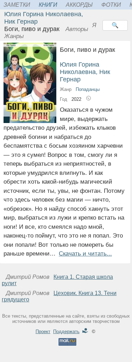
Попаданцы (88, 89)
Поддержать (66, 331)
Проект (43, 331)
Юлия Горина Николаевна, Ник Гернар (85, 72)
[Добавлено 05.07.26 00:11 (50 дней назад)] (88, 99)
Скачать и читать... (85, 253)
